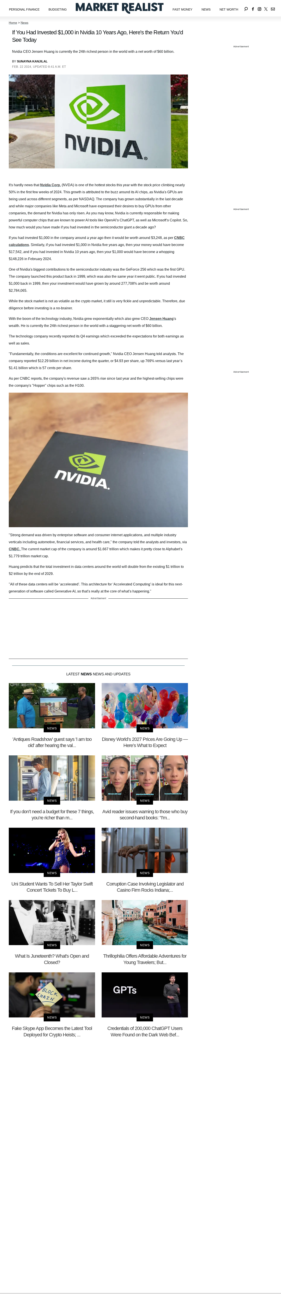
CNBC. (15, 549)
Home (13, 22)
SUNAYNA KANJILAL (32, 61)
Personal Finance (24, 9)
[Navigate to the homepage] (120, 8)
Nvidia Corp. (50, 185)
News (206, 9)
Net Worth (229, 9)
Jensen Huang (161, 319)
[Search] (246, 8)
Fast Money (182, 9)
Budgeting (58, 9)
